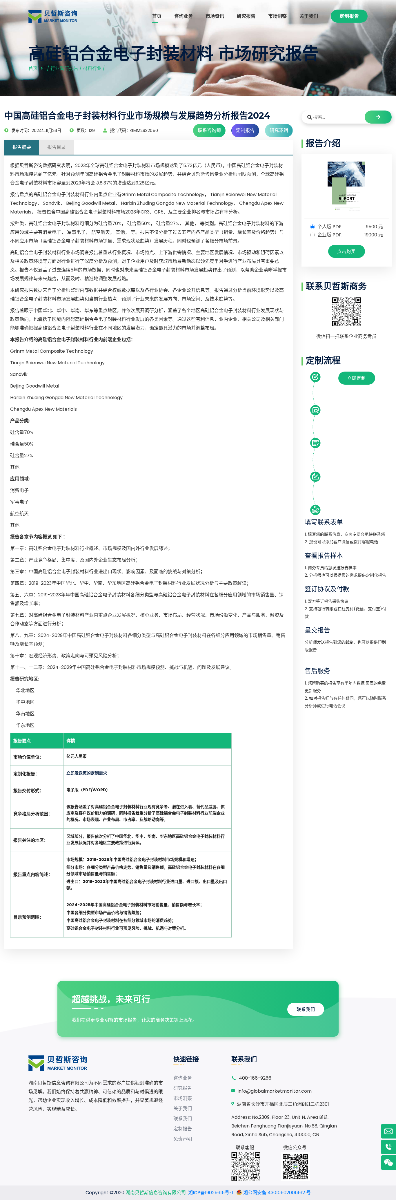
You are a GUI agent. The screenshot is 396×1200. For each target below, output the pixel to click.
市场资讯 (215, 16)
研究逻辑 (279, 130)
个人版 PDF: (349, 226)
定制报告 (349, 16)
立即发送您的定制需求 (86, 773)
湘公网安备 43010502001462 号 (276, 1192)
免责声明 (182, 1139)
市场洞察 (277, 16)
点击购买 (346, 251)
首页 (156, 16)
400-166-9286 (255, 1078)
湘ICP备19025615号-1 (210, 1192)
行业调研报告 (64, 68)
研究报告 (246, 16)
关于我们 (308, 16)
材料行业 (92, 68)
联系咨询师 (209, 130)
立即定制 (356, 378)
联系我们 (306, 1009)
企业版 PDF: (349, 234)
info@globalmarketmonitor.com (275, 1091)
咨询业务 (183, 16)
